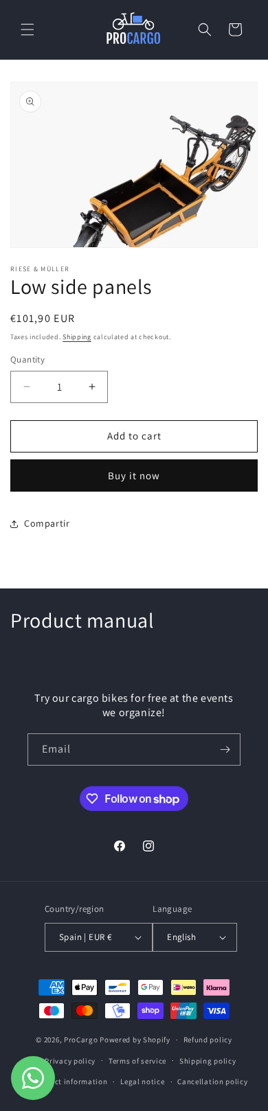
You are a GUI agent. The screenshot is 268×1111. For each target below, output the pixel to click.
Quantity (27, 359)
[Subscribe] (225, 749)
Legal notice (142, 1081)
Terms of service (137, 1061)
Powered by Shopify (135, 1039)
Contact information (70, 1081)
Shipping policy (207, 1061)
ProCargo (81, 1039)
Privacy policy (70, 1061)
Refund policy (207, 1039)
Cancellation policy (212, 1081)
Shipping (77, 336)
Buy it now (134, 475)
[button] (27, 29)
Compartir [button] (46, 523)
